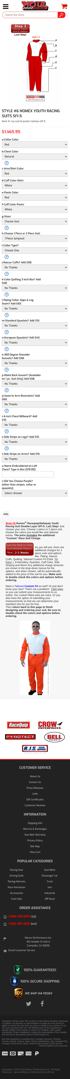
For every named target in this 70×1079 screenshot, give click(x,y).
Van (50, 887)
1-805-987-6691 (22, 924)
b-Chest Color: (10, 151)
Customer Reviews (35, 805)
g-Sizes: (6, 216)
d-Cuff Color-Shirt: (13, 180)
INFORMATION (35, 814)
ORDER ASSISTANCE (35, 908)
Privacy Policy (35, 840)
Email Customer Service (21, 950)
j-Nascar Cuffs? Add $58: (17, 262)
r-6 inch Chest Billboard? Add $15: (19, 418)
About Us (35, 776)
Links (35, 794)
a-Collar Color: (10, 139)
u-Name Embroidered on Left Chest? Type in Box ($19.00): (19, 467)
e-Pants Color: (10, 192)
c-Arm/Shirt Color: (13, 168)
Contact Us (35, 782)
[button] (58, 1058)
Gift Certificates (34, 799)
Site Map (35, 846)
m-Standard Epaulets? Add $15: (21, 320)
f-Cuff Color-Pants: (13, 204)
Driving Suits (17, 875)
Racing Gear (16, 870)
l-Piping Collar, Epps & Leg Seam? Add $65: (17, 301)
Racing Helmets (16, 881)
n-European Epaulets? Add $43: (21, 337)
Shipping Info (35, 823)
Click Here (57, 589)
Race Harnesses (16, 887)
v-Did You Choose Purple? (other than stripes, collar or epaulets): (19, 484)
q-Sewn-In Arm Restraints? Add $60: (21, 397)
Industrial (49, 893)
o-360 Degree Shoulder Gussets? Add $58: (16, 356)
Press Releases (35, 788)
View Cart (35, 852)
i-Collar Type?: (10, 245)
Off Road (50, 899)
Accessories (16, 893)
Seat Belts (49, 870)
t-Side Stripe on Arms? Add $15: (21, 454)
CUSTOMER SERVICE (35, 767)
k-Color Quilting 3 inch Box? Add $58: (21, 281)
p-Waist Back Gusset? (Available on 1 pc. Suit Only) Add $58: (21, 377)
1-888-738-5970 (22, 917)
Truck (50, 881)
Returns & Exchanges (35, 829)
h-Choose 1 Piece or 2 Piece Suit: (21, 233)
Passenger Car (50, 875)
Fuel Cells (16, 899)
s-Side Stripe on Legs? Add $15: (20, 437)
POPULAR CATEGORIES (35, 861)
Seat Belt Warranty (35, 834)
